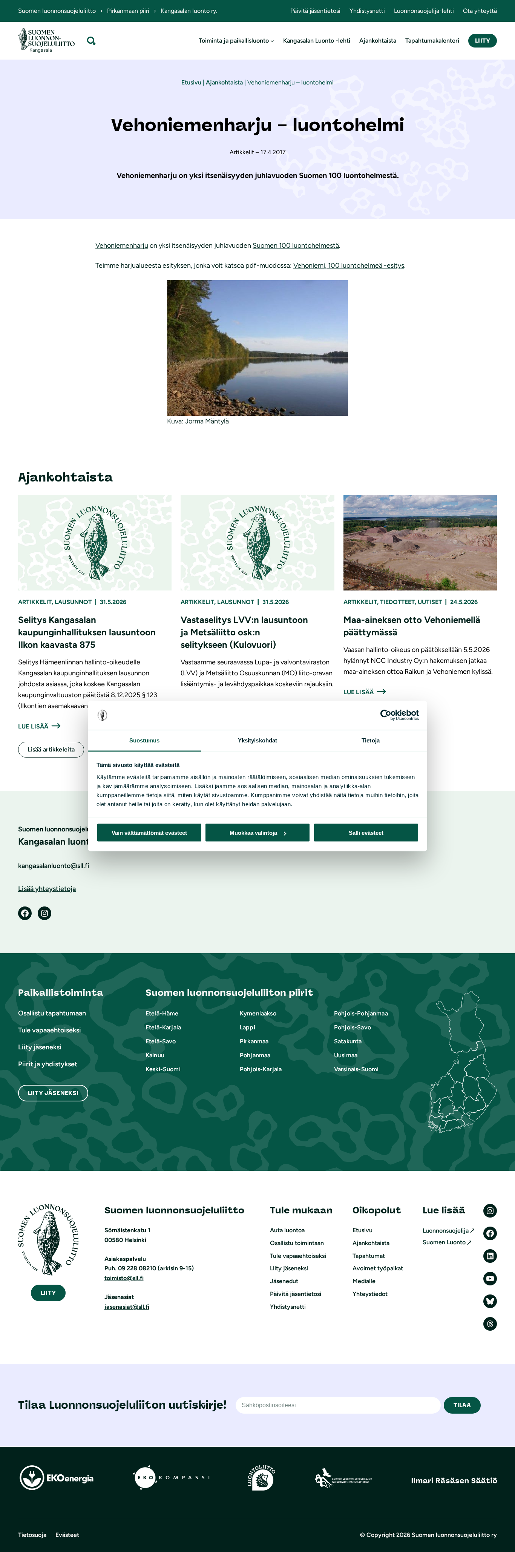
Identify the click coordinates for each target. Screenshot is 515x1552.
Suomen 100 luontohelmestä (296, 245)
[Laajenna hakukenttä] (91, 40)
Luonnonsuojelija (446, 1230)
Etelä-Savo (161, 1041)
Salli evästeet (366, 833)
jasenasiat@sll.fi (126, 1306)
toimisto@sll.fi (124, 1278)
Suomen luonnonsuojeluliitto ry (454, 1534)
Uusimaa (345, 1055)
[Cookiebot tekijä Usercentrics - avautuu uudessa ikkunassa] (386, 715)
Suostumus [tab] (144, 740)
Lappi (247, 1027)
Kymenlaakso (258, 1013)
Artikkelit (35, 602)
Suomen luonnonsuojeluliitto (57, 10)
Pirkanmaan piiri (128, 10)
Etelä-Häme (162, 1013)
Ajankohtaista (224, 82)
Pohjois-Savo (352, 1027)
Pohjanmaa (255, 1055)
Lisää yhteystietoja (47, 889)
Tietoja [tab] (371, 740)
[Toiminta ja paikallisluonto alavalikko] (272, 41)
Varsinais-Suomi (356, 1069)
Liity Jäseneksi (53, 1093)
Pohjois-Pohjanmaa (361, 1013)
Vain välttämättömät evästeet (149, 833)
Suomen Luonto (444, 1242)
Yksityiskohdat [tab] (257, 740)
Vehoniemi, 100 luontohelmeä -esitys (348, 265)
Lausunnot (73, 602)
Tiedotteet (397, 602)
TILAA (462, 1405)
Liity (482, 40)
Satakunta (348, 1041)
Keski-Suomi (163, 1069)
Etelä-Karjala (163, 1027)
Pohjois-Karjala (261, 1069)
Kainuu (155, 1055)
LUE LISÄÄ (33, 726)
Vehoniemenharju (121, 245)
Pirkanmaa (254, 1041)
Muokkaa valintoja (253, 833)
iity (48, 1292)
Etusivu (191, 82)
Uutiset (430, 602)
